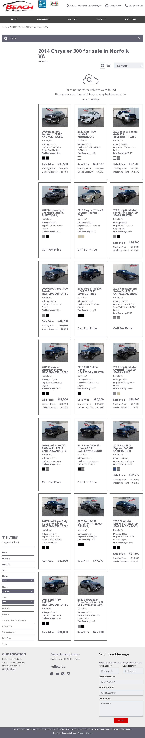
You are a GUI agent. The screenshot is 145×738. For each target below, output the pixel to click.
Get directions (9, 669)
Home (14, 19)
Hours (77, 658)
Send (121, 720)
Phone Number (107, 687)
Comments (104, 698)
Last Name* (129, 665)
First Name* (105, 665)
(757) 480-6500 (64, 658)
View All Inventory (90, 99)
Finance (101, 19)
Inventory (43, 19)
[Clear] (15, 542)
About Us (130, 19)
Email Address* (107, 676)
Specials (72, 19)
